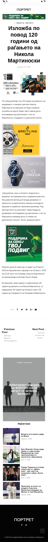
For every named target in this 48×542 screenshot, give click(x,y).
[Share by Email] (36, 310)
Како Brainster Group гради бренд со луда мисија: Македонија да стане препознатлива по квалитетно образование (32, 453)
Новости (20, 23)
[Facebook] (22, 525)
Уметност (29, 23)
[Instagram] (26, 525)
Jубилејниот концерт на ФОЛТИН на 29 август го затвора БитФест (24, 389)
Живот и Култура (25, 362)
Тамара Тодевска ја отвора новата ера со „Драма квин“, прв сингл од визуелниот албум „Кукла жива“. (32, 471)
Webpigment (40, 537)
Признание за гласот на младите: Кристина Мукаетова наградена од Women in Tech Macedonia (32, 489)
